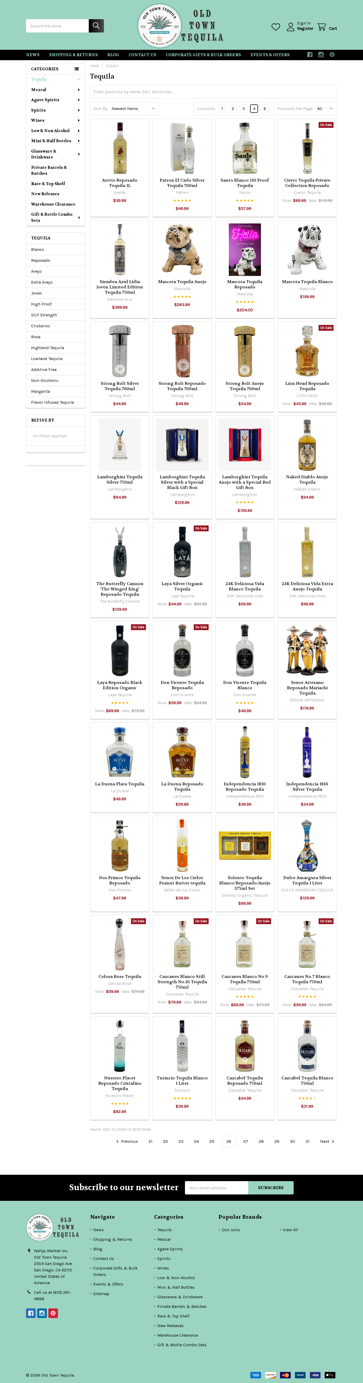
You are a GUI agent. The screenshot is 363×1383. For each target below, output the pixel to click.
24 (196, 1141)
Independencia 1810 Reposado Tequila (245, 786)
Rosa (35, 336)
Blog (113, 55)
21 (151, 1141)
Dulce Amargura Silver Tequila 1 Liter (307, 880)
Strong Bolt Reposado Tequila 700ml (182, 386)
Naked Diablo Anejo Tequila (307, 479)
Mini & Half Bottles (51, 141)
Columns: (206, 108)
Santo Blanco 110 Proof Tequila (245, 182)
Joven (36, 293)
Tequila (39, 79)
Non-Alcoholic (44, 380)
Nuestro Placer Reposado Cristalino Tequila (119, 1083)
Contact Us (142, 55)
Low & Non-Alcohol (50, 130)
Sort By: (101, 108)
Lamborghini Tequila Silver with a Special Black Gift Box (182, 482)
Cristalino (40, 325)
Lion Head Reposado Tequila (307, 386)
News (33, 55)
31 (308, 1141)
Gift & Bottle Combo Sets (52, 217)
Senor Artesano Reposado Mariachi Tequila (307, 688)
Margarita (40, 391)
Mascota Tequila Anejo (182, 281)
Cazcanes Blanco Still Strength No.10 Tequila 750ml (182, 982)
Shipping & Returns (73, 55)
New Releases (45, 194)
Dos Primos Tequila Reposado (119, 880)
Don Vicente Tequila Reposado (182, 685)
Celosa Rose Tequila (120, 976)
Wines (37, 120)
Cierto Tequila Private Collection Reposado (307, 182)
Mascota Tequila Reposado (244, 284)
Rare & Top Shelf (48, 183)
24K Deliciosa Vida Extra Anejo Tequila (307, 586)
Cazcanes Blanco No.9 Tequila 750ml (245, 979)
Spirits (38, 110)
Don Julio (231, 1229)
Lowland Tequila (46, 358)
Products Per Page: (295, 108)
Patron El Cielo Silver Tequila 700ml (182, 182)
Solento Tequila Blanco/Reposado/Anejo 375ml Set (245, 883)
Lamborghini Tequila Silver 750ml (119, 479)
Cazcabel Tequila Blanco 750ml (307, 1080)
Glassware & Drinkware (43, 154)
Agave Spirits (45, 100)
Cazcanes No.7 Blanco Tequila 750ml (307, 979)
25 (211, 1141)
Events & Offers (270, 55)
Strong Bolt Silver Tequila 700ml (120, 386)
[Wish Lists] (277, 27)
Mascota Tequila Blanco (307, 281)
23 (181, 1141)
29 (277, 1141)
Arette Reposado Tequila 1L (119, 182)
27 (245, 1141)
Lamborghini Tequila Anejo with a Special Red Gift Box (245, 482)
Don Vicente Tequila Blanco (244, 685)
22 (165, 1141)
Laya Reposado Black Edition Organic (119, 685)
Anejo (36, 271)
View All (290, 1229)
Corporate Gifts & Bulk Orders (203, 55)
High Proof (41, 304)
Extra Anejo (42, 282)
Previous (129, 1141)
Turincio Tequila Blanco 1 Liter (182, 1080)
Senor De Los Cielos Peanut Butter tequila (182, 880)
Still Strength (44, 314)
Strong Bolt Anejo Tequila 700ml (245, 386)
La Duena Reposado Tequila (182, 786)
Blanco (37, 249)
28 (261, 1141)
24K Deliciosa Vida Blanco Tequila (244, 586)
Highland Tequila (47, 347)
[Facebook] (310, 54)
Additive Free (44, 369)
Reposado (40, 260)
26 (228, 1141)
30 (292, 1141)
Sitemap (101, 1293)
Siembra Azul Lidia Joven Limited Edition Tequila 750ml (119, 287)
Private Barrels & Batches (49, 170)
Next (325, 1141)
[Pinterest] (332, 54)
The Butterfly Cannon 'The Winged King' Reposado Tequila (119, 589)
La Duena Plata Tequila (119, 784)
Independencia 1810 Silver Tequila (307, 786)
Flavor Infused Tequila (52, 402)
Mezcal (38, 89)
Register (305, 28)
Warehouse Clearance (53, 204)
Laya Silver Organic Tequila (182, 586)
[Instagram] (321, 54)
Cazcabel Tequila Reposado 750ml (245, 1080)
